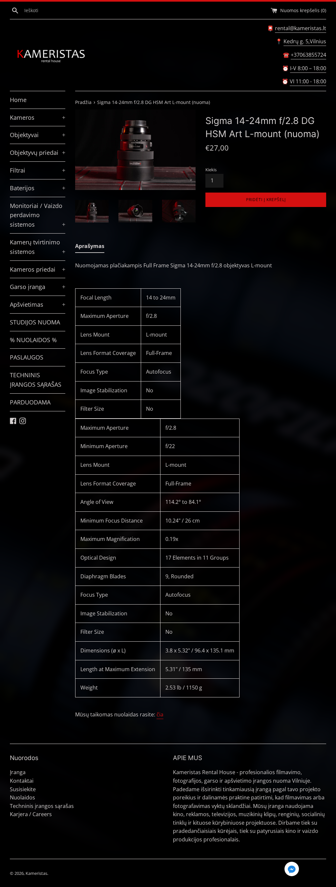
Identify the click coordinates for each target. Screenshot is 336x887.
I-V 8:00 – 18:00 (308, 68)
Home (18, 100)
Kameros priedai (37, 269)
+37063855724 (308, 54)
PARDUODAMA (30, 402)
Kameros (37, 117)
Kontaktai (21, 780)
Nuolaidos (22, 797)
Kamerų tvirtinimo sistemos (37, 247)
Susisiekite (23, 789)
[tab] (89, 247)
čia (160, 714)
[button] (291, 870)
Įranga (18, 772)
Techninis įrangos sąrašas (42, 806)
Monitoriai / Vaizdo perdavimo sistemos (37, 215)
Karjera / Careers (31, 814)
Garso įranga (37, 287)
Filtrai (37, 170)
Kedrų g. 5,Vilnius (305, 41)
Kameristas (36, 873)
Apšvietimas (37, 304)
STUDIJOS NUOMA (35, 322)
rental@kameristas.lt (300, 28)
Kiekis (211, 170)
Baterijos (37, 188)
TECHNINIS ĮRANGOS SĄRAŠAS (35, 379)
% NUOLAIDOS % (33, 340)
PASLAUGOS (26, 357)
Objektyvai (37, 135)
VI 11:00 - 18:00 (308, 81)
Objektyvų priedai (37, 152)
